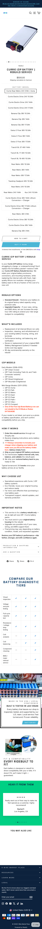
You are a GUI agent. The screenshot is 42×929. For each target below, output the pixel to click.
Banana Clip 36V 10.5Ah (20, 113)
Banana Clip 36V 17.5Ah (20, 125)
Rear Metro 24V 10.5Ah (20, 187)
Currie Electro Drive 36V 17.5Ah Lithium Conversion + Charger (20, 207)
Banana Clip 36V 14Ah (20, 119)
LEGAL (5, 882)
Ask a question (11, 552)
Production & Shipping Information (16, 546)
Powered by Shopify (21, 927)
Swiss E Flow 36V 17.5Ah (20, 142)
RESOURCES (8, 872)
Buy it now (21, 244)
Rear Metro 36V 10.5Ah (20, 164)
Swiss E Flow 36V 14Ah (20, 136)
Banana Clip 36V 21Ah (20, 231)
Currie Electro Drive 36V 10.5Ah (20, 220)
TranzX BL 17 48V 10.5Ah (21, 153)
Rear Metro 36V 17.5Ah (21, 175)
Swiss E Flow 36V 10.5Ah (21, 130)
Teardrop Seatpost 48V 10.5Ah (20, 181)
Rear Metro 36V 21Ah (20, 214)
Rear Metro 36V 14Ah (20, 170)
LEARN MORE (8, 877)
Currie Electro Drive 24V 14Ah (21, 102)
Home (20, 66)
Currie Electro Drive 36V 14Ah (21, 225)
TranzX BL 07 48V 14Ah (20, 147)
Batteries (30, 722)
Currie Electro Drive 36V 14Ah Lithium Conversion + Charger (21, 199)
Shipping (13, 80)
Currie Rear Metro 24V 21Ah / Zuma (20, 91)
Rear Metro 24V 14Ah (12, 192)
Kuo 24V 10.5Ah (31, 192)
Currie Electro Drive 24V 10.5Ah (20, 97)
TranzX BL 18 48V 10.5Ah (21, 158)
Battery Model (21, 87)
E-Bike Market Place (13, 867)
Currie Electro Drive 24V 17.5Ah (20, 108)
